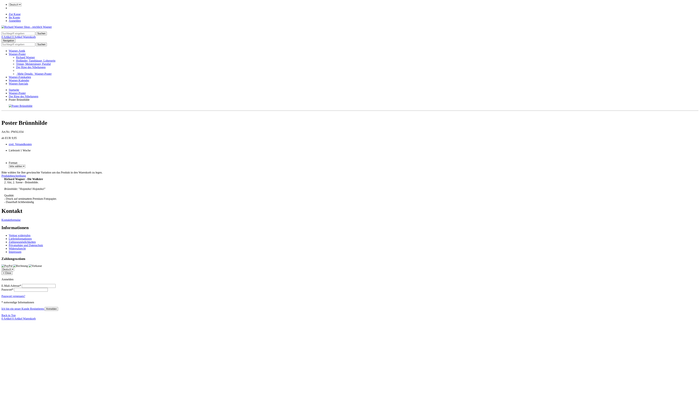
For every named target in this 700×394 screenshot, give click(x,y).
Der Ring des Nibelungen (31, 67)
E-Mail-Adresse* (11, 285)
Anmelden (15, 20)
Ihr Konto (14, 17)
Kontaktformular (11, 219)
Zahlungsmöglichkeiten (22, 242)
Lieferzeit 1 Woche (20, 150)
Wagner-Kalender (19, 80)
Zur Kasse (15, 14)
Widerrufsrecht (17, 248)
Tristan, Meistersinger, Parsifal (33, 63)
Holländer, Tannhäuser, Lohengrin (35, 60)
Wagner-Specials (18, 83)
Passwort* (7, 289)
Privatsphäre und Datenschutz (26, 245)
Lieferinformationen (20, 238)
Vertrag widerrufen (19, 235)
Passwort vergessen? (13, 296)
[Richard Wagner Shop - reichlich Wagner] (26, 26)
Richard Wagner (25, 57)
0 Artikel (6, 36)
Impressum (15, 251)
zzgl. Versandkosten (20, 144)
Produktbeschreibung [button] (13, 175)
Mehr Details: (34, 73)
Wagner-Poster (17, 54)
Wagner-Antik (17, 50)
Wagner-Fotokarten (20, 77)
